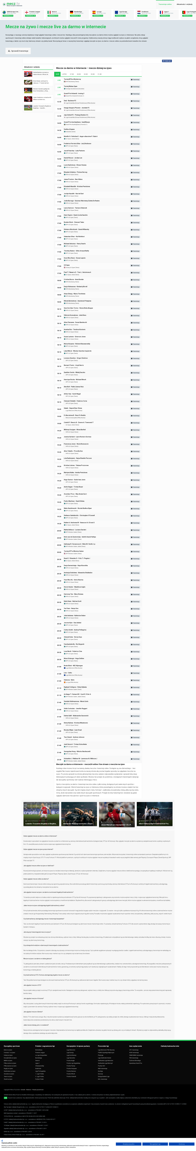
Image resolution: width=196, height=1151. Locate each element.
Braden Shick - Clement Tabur (74, 222)
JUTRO (64, 74)
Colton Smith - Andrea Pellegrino (75, 630)
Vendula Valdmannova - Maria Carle (76, 701)
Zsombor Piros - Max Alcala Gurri (75, 494)
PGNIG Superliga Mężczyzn (106, 1052)
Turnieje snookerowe (71, 88)
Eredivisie (38, 1068)
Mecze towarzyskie (71, 417)
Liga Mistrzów (69, 410)
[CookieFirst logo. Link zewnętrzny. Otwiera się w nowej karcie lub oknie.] (2, 1141)
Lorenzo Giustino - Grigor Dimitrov (76, 358)
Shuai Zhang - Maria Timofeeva (74, 294)
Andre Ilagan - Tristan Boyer (73, 487)
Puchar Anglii (71, 1060)
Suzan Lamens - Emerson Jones (75, 336)
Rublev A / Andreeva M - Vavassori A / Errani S (79, 522)
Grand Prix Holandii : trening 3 (74, 93)
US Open (67, 265)
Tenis (77, 81)
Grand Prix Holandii (71, 96)
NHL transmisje (102, 1079)
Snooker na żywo (9, 1074)
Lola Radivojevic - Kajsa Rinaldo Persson (78, 458)
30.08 (92, 74)
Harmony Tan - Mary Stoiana (73, 594)
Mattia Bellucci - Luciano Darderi (75, 530)
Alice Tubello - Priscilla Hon (73, 451)
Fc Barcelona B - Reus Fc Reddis (75, 415)
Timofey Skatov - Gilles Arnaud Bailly (76, 251)
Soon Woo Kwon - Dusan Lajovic (75, 258)
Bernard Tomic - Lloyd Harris (74, 365)
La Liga (67, 682)
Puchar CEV (101, 1066)
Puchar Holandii (71, 1076)
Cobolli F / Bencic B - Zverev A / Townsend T (79, 422)
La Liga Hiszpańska (41, 1055)
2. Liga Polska (39, 1076)
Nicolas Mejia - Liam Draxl (73, 730)
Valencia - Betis (69, 680)
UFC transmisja (133, 1050)
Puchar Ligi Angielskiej (73, 1063)
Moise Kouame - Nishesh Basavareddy (77, 344)
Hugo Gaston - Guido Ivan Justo (74, 479)
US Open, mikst (70, 139)
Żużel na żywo (8, 1079)
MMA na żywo (8, 1060)
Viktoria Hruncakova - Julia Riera (75, 315)
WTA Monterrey (70, 81)
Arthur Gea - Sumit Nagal (72, 394)
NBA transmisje (102, 1068)
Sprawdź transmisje (19, 51)
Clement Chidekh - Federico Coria (75, 401)
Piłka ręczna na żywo (10, 1066)
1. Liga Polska (39, 1074)
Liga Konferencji (71, 1055)
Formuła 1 (81, 96)
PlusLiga (100, 1055)
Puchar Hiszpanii (72, 1068)
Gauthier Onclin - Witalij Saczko (74, 372)
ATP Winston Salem (71, 532)
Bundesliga (38, 1058)
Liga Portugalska (40, 1071)
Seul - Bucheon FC (70, 100)
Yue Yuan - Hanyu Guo (71, 608)
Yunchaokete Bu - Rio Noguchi (74, 644)
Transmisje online (165, 4)
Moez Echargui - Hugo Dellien (74, 658)
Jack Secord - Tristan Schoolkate (75, 744)
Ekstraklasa (38, 1050)
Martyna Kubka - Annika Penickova (75, 472)
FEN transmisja (133, 1058)
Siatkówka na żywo (9, 1071)
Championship (39, 1066)
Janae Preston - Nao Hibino (73, 179)
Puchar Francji (71, 1066)
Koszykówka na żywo (10, 1058)
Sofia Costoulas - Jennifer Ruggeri (75, 708)
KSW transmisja (134, 1052)
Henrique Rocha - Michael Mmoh (75, 379)
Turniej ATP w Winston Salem (74, 551)
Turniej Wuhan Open (70, 86)
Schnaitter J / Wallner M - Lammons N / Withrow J (80, 758)
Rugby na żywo (8, 1068)
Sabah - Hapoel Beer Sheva (73, 408)
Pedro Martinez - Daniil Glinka (74, 501)
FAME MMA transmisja (136, 1055)
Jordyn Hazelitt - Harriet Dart (74, 193)
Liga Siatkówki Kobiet (104, 1058)
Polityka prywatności (38, 1089)
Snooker (81, 88)
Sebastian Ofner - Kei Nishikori (74, 236)
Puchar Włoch (71, 1074)
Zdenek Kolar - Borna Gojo (73, 637)
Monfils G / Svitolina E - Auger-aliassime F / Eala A (80, 136)
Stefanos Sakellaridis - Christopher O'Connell (79, 515)
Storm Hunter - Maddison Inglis (74, 587)
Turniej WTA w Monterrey (72, 79)
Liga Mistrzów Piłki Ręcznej (106, 1050)
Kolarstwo (68, 131)
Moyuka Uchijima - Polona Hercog (75, 172)
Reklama (28, 1089)
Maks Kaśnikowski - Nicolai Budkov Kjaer (78, 508)
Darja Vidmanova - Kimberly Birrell (75, 286)
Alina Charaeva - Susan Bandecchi (75, 322)
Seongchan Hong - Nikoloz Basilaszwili (77, 751)
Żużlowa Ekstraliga (135, 1060)
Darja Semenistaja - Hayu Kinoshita (76, 565)
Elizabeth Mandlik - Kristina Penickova (77, 186)
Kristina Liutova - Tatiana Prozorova (76, 465)
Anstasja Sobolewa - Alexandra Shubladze (78, 572)
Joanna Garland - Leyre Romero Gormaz (77, 437)
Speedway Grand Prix (135, 1063)
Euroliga (100, 1071)
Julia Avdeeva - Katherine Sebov (74, 615)
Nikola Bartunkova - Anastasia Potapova (77, 301)
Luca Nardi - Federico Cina (73, 651)
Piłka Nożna (91, 103)
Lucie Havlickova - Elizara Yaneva (75, 165)
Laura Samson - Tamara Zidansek (75, 208)
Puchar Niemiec (71, 1071)
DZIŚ (57, 74)
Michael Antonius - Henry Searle (75, 243)
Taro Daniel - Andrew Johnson (74, 737)
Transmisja (136, 79)
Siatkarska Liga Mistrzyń (105, 1063)
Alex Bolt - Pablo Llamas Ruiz (74, 387)
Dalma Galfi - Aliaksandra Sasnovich (76, 715)
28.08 (79, 74)
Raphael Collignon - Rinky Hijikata (75, 687)
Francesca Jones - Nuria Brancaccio (76, 444)
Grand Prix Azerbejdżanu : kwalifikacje (77, 122)
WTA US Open (69, 167)
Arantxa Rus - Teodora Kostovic (74, 329)
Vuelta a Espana (69, 129)
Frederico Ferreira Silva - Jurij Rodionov (77, 143)
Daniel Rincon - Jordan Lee (73, 158)
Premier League (40, 1052)
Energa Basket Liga (103, 1076)
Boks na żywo (8, 1050)
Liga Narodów (71, 1058)
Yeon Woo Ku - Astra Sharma (73, 580)
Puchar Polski (39, 1079)
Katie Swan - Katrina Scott (72, 601)
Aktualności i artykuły (184, 4)
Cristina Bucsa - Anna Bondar (74, 279)
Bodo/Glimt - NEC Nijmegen (73, 665)
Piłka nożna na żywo (10, 1063)
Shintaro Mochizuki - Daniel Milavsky (76, 229)
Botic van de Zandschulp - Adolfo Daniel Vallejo (80, 537)
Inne (73, 131)
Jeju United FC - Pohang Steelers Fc (76, 115)
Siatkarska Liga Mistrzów (105, 1060)
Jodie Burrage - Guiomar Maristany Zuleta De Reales (82, 201)
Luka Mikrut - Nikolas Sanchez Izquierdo (77, 351)
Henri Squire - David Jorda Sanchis (76, 215)
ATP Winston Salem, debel (73, 546)
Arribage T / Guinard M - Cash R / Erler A (77, 694)
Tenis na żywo (8, 1076)
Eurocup (100, 1074)
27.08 (72, 74)
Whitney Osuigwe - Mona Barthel (75, 429)
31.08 (99, 74)
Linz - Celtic (68, 673)
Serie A (37, 1060)
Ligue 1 (37, 1063)
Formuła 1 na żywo (9, 1052)
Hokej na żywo (8, 1055)
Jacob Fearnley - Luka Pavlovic (74, 151)
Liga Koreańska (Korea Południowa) (76, 103)
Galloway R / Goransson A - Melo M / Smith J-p (79, 544)
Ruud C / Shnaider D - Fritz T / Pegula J (77, 558)
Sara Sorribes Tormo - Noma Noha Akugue (78, 308)
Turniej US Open (70, 267)
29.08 (85, 74)
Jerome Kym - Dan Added (72, 623)
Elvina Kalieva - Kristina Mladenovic (76, 723)
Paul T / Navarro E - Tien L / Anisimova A (77, 272)
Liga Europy (70, 1052)
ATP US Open (69, 146)
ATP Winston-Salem (71, 553)
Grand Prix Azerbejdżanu (72, 124)
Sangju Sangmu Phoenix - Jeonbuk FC (77, 108)
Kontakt (23, 1089)
